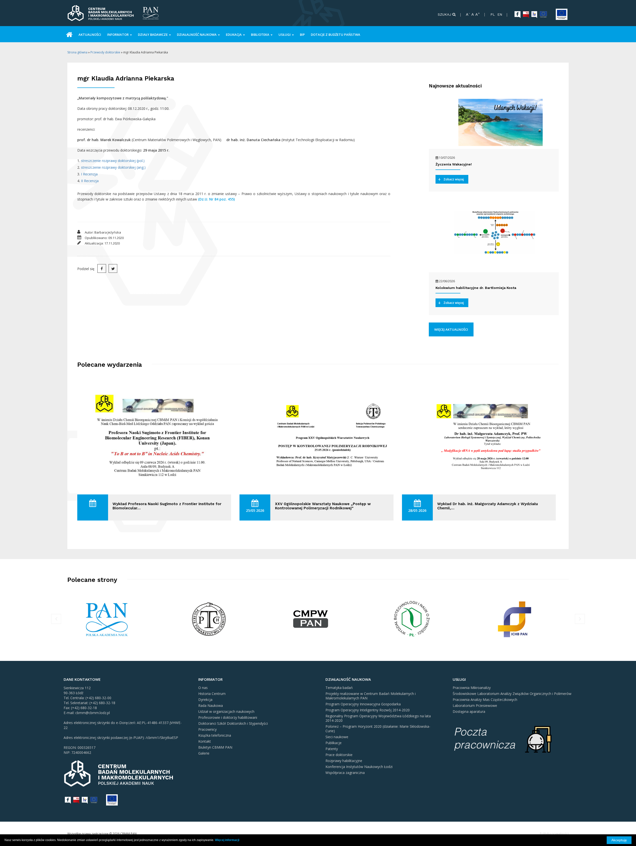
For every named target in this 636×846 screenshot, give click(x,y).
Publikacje (333, 742)
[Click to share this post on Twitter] (113, 268)
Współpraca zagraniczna (345, 772)
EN (499, 14)
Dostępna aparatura (469, 711)
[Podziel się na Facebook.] (101, 268)
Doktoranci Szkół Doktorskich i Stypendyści (233, 723)
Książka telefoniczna (214, 735)
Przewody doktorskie (105, 52)
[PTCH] (107, 618)
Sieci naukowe (336, 736)
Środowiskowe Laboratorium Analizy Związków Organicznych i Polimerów (512, 693)
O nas (203, 687)
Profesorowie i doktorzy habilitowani (227, 717)
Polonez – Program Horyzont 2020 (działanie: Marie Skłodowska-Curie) (377, 728)
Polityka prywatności (554, 834)
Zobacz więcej (453, 179)
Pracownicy (207, 729)
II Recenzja (90, 180)
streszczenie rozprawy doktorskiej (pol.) (113, 160)
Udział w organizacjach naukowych (226, 711)
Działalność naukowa (197, 34)
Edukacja (234, 34)
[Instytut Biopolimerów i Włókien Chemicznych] (514, 618)
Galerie (203, 753)
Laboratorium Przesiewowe (475, 705)
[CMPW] (209, 618)
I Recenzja (89, 174)
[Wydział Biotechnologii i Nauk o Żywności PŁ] (311, 618)
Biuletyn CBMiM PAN (215, 747)
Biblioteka (260, 34)
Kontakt (204, 741)
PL (492, 14)
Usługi (284, 34)
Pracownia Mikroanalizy (472, 687)
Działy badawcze (153, 34)
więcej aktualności (451, 329)
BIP (302, 34)
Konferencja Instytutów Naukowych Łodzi (359, 766)
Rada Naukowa (210, 705)
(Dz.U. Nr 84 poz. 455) (216, 199)
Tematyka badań (339, 687)
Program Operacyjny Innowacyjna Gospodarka (363, 704)
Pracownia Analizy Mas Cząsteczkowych (485, 699)
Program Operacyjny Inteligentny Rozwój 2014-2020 (367, 710)
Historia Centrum (212, 693)
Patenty (331, 748)
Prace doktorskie (339, 754)
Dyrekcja (205, 699)
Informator (118, 34)
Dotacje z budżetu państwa (335, 34)
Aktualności (90, 34)
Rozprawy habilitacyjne (343, 760)
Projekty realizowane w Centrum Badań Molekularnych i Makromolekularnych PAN (370, 695)
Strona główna (77, 52)
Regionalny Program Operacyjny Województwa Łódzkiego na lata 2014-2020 (378, 718)
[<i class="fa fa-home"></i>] (69, 34)
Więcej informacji (227, 840)
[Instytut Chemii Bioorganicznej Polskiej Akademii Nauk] (412, 618)
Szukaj (445, 14)
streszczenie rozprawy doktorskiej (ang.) (113, 167)
